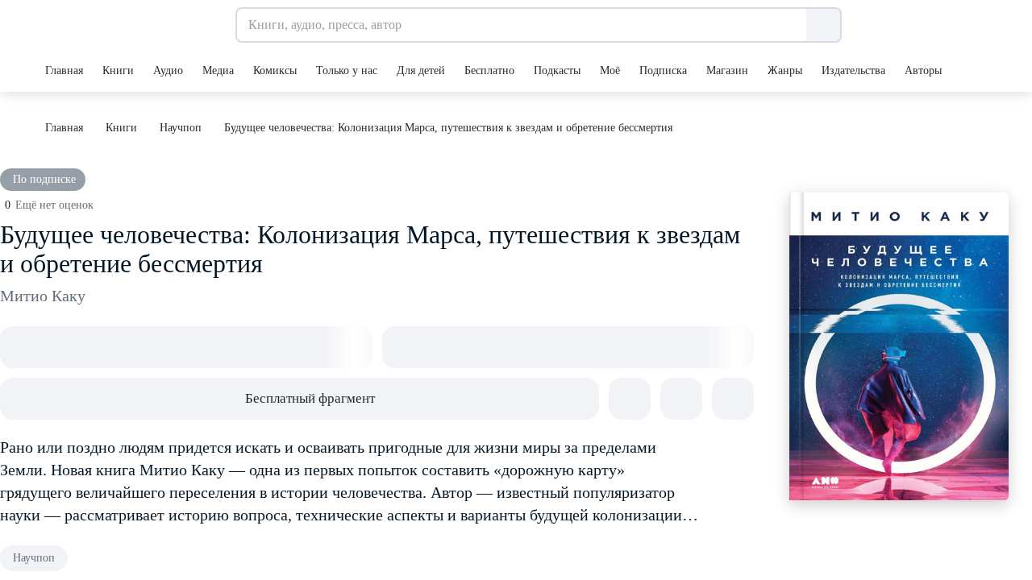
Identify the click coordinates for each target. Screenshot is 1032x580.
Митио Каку (42, 295)
